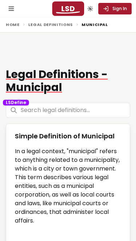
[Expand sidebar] (11, 8)
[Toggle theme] (90, 8)
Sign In (119, 8)
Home (13, 24)
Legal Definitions (50, 24)
